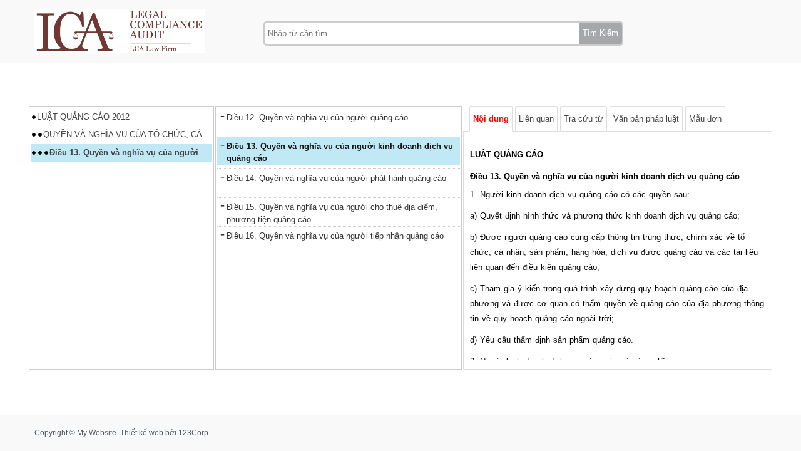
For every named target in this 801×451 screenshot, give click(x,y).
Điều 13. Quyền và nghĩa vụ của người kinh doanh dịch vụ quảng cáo (184, 152)
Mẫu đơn (705, 118)
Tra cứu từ (583, 118)
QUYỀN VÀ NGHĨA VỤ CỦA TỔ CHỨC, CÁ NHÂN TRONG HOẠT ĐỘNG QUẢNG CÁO (202, 134)
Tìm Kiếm (600, 33)
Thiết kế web (141, 432)
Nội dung (491, 118)
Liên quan (536, 118)
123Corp (193, 432)
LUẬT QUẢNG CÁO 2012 (83, 117)
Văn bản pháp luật (646, 118)
